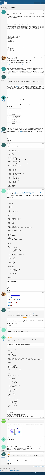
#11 (43, 328)
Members (14, 2)
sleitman (2, 8)
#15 (43, 445)
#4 (43, 75)
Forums (5, 2)
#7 (43, 143)
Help (40, 472)
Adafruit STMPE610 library (11, 460)
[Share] (42, 10)
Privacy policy (37, 472)
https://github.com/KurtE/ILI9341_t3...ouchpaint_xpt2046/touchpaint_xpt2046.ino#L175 (20, 64)
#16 (43, 452)
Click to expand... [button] (25, 317)
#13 (43, 419)
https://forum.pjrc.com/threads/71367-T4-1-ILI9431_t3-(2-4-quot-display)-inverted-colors (29, 192)
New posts (1, 4)
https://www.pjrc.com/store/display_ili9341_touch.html (30, 20)
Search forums (6, 4)
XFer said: (9, 310)
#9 (43, 292)
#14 (43, 437)
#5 (43, 95)
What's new (10, 2)
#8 (43, 189)
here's (21, 131)
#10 (43, 308)
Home (2, 2)
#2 (43, 56)
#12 (43, 335)
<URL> (17, 86)
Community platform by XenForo (22, 474)
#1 (43, 10)
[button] (12, 3)
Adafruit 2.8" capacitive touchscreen (12, 459)
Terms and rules (33, 472)
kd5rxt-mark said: (10, 337)
